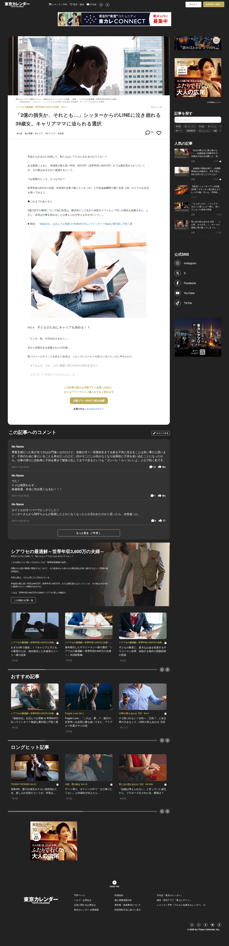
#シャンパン (204, 130)
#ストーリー (190, 126)
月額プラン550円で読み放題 (89, 400)
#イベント (212, 126)
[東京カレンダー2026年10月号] (53, 840)
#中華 (178, 126)
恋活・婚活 (78, 4)
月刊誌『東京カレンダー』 (170, 895)
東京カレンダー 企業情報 (86, 910)
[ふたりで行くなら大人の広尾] (198, 77)
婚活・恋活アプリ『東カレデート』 (174, 900)
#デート (179, 130)
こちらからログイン (94, 408)
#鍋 (215, 130)
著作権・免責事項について (127, 905)
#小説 (201, 126)
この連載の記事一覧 (23, 600)
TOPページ (79, 895)
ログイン (193, 4)
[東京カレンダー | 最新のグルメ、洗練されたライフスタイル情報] (27, 4)
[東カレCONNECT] (114, 19)
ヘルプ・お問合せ (82, 900)
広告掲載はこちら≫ (214, 102)
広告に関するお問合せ (85, 905)
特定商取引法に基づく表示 (127, 910)
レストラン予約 (59, 4)
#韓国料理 (191, 130)
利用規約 (118, 895)
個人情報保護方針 (123, 900)
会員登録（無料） (214, 4)
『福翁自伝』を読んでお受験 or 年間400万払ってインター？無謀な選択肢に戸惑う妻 (85, 223)
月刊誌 (93, 4)
